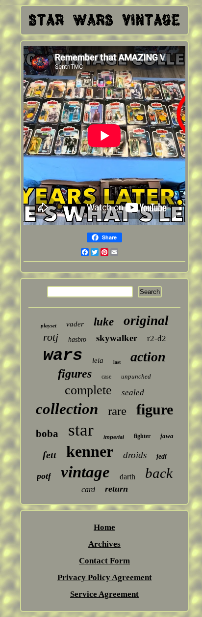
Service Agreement (104, 594)
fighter (142, 436)
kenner (89, 451)
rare (117, 410)
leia (97, 360)
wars (62, 355)
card (88, 489)
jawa (167, 436)
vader (75, 324)
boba (47, 434)
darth (127, 476)
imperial (113, 437)
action (148, 356)
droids (135, 455)
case (106, 376)
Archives (104, 544)
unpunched (136, 376)
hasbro (77, 339)
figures (75, 373)
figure (154, 409)
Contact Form (104, 560)
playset (48, 325)
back (159, 473)
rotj (50, 337)
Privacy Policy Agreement (104, 577)
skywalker (116, 338)
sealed (133, 392)
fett (49, 454)
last (117, 362)
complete (88, 390)
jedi (161, 456)
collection (67, 408)
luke (104, 322)
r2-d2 (156, 338)
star (81, 430)
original (146, 320)
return (116, 489)
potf (44, 476)
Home (104, 527)
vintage (85, 472)
